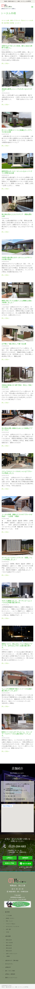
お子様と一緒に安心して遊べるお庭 (14, 344)
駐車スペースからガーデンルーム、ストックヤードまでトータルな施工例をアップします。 (17, 733)
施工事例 (6, 23)
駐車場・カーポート (15, 23)
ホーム (3, 20)
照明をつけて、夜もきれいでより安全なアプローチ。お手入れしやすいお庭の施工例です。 (17, 645)
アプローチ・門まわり (20, 20)
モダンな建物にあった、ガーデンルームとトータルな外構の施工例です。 (17, 601)
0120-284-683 (17, 846)
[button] (32, 6)
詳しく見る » (5, 63)
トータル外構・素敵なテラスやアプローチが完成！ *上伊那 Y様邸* (17, 515)
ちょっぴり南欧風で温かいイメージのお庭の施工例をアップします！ (17, 690)
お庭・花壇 (10, 20)
